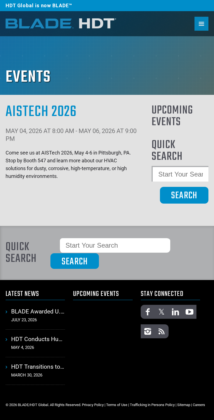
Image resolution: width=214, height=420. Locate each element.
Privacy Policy (93, 405)
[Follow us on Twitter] (162, 312)
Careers (199, 405)
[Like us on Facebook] (148, 312)
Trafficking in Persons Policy (152, 405)
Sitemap (183, 405)
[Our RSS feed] (162, 331)
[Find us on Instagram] (148, 331)
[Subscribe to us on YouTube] (189, 312)
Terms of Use (116, 405)
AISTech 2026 (41, 112)
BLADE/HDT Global (61, 23)
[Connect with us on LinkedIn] (176, 312)
